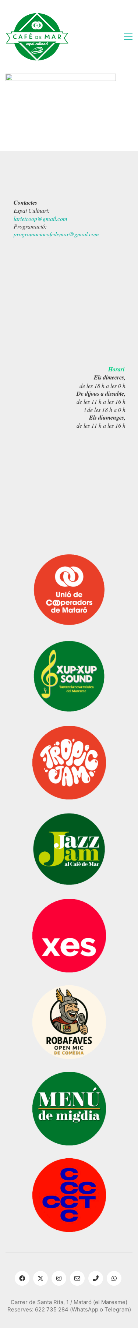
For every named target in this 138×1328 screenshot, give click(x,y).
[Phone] (95, 1278)
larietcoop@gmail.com (40, 218)
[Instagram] (59, 1278)
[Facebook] (22, 1278)
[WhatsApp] (114, 1278)
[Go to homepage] (37, 36)
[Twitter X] (40, 1278)
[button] (128, 37)
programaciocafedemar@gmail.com (56, 234)
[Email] (77, 1278)
